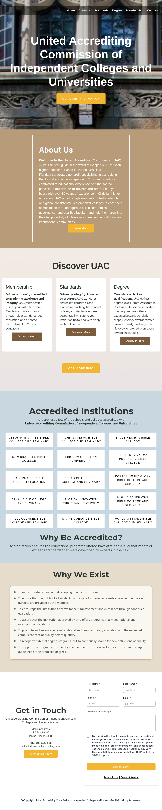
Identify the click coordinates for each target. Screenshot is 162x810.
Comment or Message (99, 711)
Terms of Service (130, 777)
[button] (89, 10)
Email (127, 697)
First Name (93, 683)
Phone (91, 697)
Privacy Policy (111, 777)
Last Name (130, 683)
